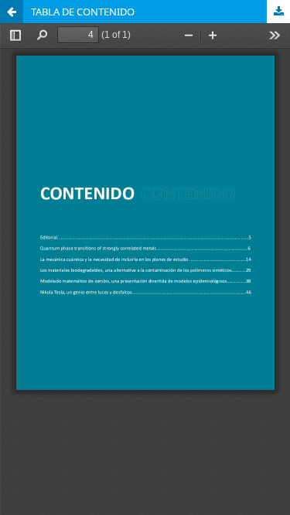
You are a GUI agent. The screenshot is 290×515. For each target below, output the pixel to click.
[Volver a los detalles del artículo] (11, 11)
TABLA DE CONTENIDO (83, 12)
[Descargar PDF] (278, 11)
